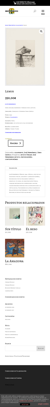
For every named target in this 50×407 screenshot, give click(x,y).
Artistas (7, 319)
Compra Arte (9, 291)
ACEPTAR (25, 404)
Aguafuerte (13, 117)
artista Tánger (26, 155)
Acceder (7, 328)
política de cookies (26, 401)
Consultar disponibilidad (13, 132)
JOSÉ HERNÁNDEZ (10, 104)
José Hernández (30, 152)
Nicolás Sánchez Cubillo (12, 288)
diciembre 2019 (9, 307)
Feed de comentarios (11, 334)
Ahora (14, 143)
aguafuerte (19, 25)
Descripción (13, 168)
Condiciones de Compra (13, 378)
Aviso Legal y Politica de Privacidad (17, 356)
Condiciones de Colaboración (15, 371)
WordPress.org (10, 337)
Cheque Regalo (9, 282)
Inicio (6, 25)
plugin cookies (43, 404)
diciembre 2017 (9, 310)
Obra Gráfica (12, 25)
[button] (41, 31)
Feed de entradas (10, 331)
